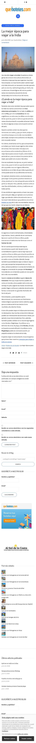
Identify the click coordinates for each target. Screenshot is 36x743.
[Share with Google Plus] (16, 353)
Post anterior (10, 363)
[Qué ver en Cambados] (4, 607)
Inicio (3, 345)
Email (4, 409)
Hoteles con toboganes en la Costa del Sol (15, 575)
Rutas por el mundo (13, 25)
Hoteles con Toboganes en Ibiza (12, 630)
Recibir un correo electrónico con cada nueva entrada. (17, 438)
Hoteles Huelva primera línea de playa (14, 686)
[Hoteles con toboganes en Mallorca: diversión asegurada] (4, 591)
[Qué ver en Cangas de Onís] (4, 614)
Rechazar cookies (9, 738)
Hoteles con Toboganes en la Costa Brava (15, 582)
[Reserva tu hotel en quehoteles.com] (17, 516)
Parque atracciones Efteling (11, 671)
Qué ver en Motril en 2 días (10, 624)
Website (4, 417)
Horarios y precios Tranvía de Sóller (13, 588)
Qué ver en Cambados (9, 611)
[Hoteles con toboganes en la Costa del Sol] (4, 572)
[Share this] (10, 353)
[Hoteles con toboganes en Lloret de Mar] (4, 633)
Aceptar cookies (27, 738)
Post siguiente (25, 363)
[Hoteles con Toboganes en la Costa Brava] (4, 578)
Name (4, 401)
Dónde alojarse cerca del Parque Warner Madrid (17, 604)
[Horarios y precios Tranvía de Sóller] (4, 585)
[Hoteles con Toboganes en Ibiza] (4, 627)
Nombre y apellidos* (8, 477)
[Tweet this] (13, 353)
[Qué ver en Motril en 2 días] (4, 620)
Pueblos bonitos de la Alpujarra (12, 679)
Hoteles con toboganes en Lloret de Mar (14, 637)
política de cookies (22, 734)
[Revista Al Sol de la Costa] (17, 548)
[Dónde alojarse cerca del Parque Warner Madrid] (4, 601)
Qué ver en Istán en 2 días (10, 663)
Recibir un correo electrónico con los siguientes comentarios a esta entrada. (18, 429)
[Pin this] (19, 353)
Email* (4, 486)
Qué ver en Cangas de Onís (10, 617)
